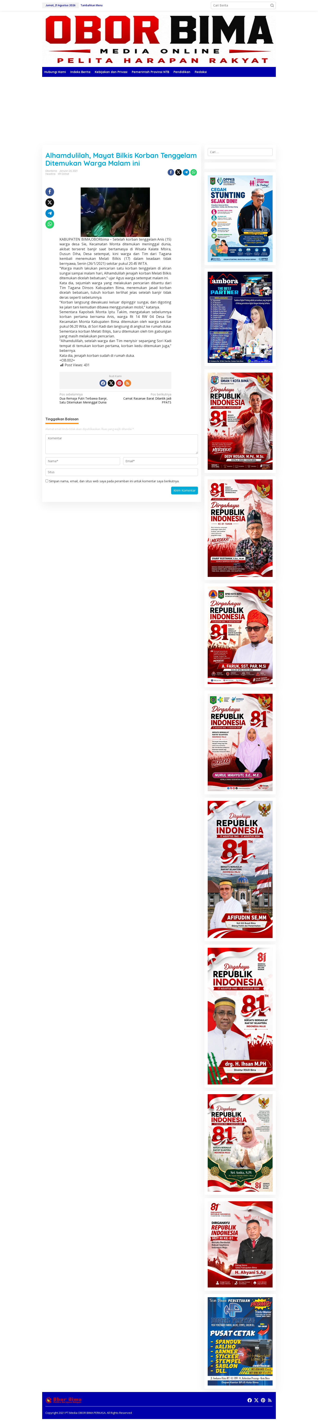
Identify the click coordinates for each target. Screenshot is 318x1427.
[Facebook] (103, 383)
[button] (272, 5)
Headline (50, 173)
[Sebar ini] (171, 172)
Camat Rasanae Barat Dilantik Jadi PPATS (147, 398)
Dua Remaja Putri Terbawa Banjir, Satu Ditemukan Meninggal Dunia (83, 398)
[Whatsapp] (193, 172)
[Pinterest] (119, 383)
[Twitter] (111, 383)
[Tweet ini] (178, 172)
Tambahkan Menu (91, 5)
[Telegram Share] (186, 172)
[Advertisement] (159, 109)
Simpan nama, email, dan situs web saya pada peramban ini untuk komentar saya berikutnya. (114, 481)
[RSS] (127, 383)
